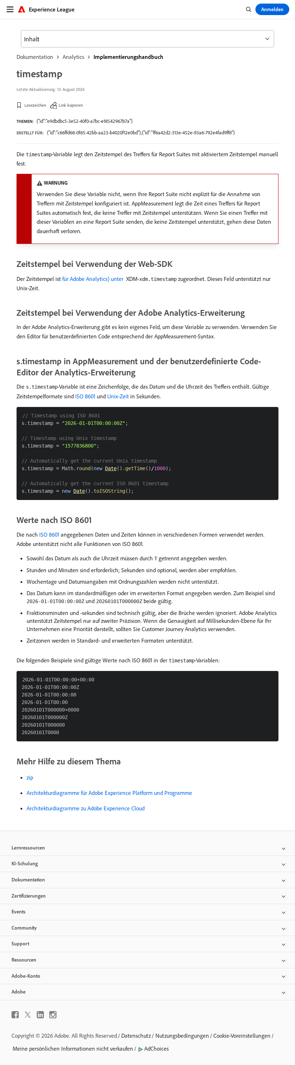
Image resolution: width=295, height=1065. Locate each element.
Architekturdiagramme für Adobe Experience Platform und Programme (109, 792)
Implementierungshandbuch (128, 56)
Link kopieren (71, 105)
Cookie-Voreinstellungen (242, 1035)
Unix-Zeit (118, 396)
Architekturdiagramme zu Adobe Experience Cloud (86, 808)
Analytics (73, 56)
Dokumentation (35, 56)
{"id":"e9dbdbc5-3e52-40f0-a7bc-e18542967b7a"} (84, 121)
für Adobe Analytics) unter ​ (93, 278)
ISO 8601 (85, 396)
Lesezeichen (35, 105)
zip (30, 777)
